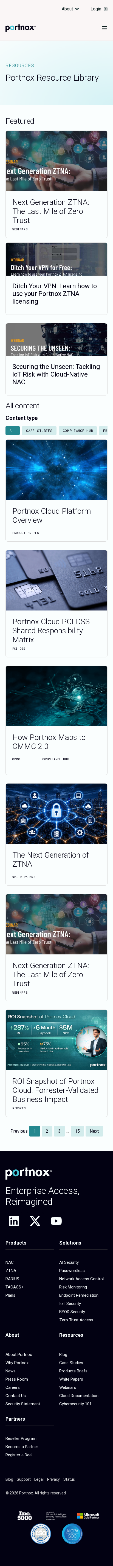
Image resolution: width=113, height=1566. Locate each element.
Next (94, 1131)
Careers (12, 1387)
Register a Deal (18, 1454)
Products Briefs (73, 1371)
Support (24, 1479)
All (13, 430)
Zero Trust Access (76, 1320)
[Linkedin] (13, 1220)
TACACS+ (14, 1287)
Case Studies (39, 430)
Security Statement (22, 1403)
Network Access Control (81, 1278)
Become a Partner (21, 1446)
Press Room (16, 1379)
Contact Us (15, 1395)
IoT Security (70, 1303)
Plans (10, 1295)
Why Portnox (17, 1362)
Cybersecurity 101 (75, 1403)
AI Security (69, 1262)
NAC (9, 1262)
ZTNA (10, 1270)
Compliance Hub (78, 430)
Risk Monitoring (73, 1287)
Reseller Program (20, 1438)
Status (69, 1479)
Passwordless (72, 1270)
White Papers (71, 1379)
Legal (39, 1479)
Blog (63, 1354)
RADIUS (12, 1278)
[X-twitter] (35, 1220)
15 (79, 1130)
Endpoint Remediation (78, 1295)
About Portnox (18, 1354)
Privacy (53, 1479)
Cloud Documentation (78, 1395)
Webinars (67, 1387)
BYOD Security (72, 1311)
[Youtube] (56, 1220)
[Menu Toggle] (104, 28)
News (10, 1371)
